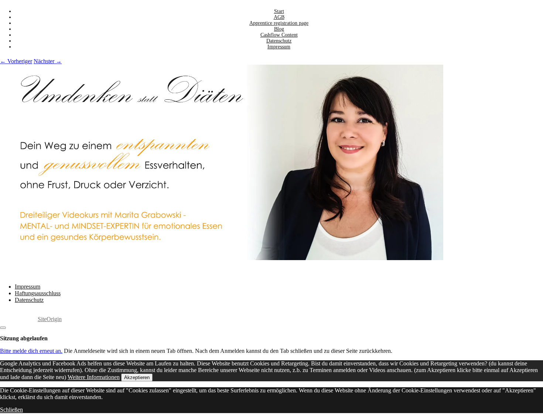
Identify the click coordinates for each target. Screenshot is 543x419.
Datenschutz (29, 300)
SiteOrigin (50, 319)
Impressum (278, 47)
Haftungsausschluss (38, 293)
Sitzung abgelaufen (24, 338)
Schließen (11, 409)
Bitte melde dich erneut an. (31, 351)
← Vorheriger (16, 61)
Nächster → (48, 61)
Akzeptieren (137, 377)
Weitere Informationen (94, 377)
